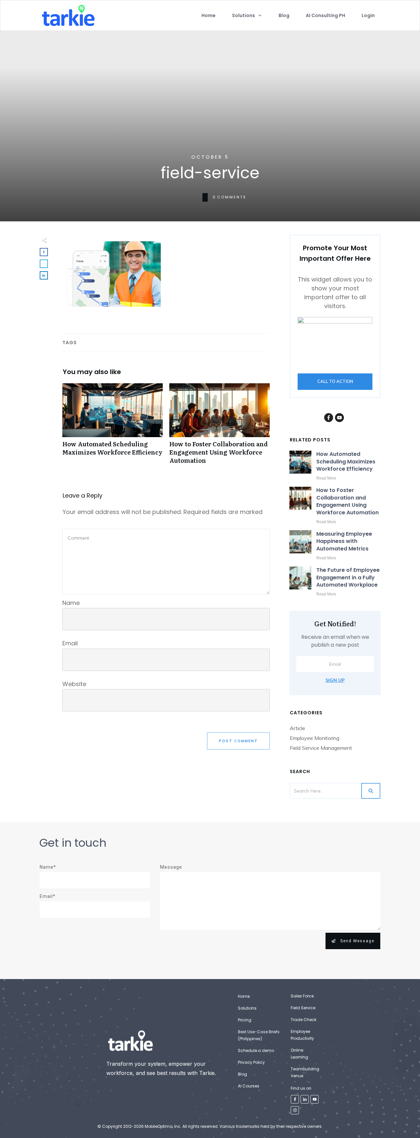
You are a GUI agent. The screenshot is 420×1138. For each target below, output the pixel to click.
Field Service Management (321, 748)
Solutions (247, 1008)
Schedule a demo (256, 1050)
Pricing (244, 1020)
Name (71, 603)
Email (70, 643)
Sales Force (302, 996)
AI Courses (248, 1086)
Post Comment (238, 741)
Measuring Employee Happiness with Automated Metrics (344, 541)
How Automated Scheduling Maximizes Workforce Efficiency (112, 427)
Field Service (303, 1008)
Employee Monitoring (314, 738)
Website (74, 684)
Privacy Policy (251, 1062)
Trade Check (303, 1019)
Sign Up (335, 680)
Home (244, 996)
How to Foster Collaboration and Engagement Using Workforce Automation (219, 427)
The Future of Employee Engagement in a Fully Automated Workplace (348, 577)
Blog (242, 1074)
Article (297, 728)
